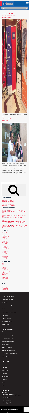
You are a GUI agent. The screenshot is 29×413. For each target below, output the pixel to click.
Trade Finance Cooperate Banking (9, 312)
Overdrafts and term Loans (8, 341)
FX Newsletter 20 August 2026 (8, 200)
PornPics (4, 210)
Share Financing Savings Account (9, 335)
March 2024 (4, 241)
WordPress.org (5, 289)
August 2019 (4, 253)
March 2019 (4, 255)
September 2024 (5, 240)
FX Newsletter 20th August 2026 (8, 205)
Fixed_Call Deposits (6, 318)
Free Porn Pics (5, 225)
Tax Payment (5, 315)
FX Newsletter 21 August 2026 (8, 201)
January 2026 (4, 235)
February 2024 (5, 242)
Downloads (4, 268)
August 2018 (4, 258)
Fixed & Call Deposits (7, 347)
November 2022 (5, 251)
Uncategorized (5, 281)
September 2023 (5, 248)
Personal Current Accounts (8, 338)
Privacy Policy (5, 376)
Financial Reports (5, 277)
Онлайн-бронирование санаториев (11, 221)
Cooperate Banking (6, 271)
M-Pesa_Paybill (5, 356)
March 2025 (4, 238)
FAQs (3, 364)
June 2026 (4, 233)
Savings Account (6, 331)
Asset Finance (5, 302)
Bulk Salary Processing (7, 309)
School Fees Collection (7, 321)
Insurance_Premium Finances (8, 350)
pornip (3, 217)
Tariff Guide (4, 367)
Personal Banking (5, 273)
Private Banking (5, 278)
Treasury (3, 276)
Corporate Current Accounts (8, 296)
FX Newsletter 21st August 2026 (8, 202)
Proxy (3, 266)
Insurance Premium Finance (8, 305)
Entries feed (4, 287)
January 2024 (4, 243)
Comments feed (5, 288)
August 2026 (4, 232)
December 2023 (5, 245)
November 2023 (5, 246)
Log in (3, 286)
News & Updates (5, 269)
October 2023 (4, 247)
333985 (3, 214)
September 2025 (5, 236)
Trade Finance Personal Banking (9, 353)
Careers (3, 382)
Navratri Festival (6, 17)
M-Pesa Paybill (5, 324)
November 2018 (5, 256)
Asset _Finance (5, 344)
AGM (3, 264)
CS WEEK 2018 (5, 120)
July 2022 (4, 252)
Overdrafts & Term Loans (7, 299)
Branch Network (5, 370)
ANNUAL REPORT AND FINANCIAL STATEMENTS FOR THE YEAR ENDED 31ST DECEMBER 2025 (14, 211)
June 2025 (4, 237)
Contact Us (4, 379)
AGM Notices (4, 267)
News (3, 263)
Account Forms (5, 272)
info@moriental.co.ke (7, 400)
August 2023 (4, 250)
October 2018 (4, 257)
